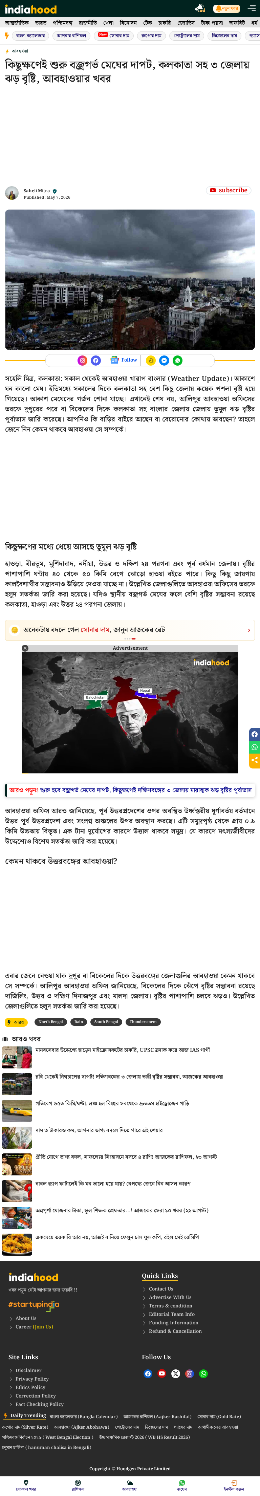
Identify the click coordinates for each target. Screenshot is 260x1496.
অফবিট (237, 23)
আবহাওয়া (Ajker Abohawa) (81, 1427)
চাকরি (164, 23)
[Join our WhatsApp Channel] (178, 360)
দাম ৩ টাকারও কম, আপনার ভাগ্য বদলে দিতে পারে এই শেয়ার (99, 1130)
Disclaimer (29, 1370)
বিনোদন (128, 23)
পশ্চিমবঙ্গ (62, 23)
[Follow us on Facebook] (83, 360)
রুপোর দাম (151, 36)
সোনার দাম (114, 36)
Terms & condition (170, 1306)
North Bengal (51, 1022)
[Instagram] (189, 1373)
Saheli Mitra (37, 191)
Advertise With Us (170, 1297)
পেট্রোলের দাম (187, 36)
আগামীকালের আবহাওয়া (218, 1427)
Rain (78, 1022)
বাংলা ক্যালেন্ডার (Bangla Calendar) (84, 1417)
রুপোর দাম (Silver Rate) (25, 1427)
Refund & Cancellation (175, 1331)
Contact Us (161, 1289)
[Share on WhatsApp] (254, 747)
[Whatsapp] (203, 1373)
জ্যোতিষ (186, 23)
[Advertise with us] (200, 9)
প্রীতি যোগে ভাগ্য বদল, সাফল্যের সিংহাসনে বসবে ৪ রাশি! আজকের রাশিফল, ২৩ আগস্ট (126, 1157)
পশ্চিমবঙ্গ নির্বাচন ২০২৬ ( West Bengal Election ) (47, 1437)
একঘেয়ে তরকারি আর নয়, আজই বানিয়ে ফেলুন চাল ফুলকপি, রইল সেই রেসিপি (117, 1237)
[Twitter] (175, 1373)
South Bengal (106, 1022)
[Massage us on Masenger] (164, 360)
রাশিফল (78, 1489)
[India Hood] (30, 8)
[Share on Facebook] (254, 734)
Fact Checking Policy (40, 1404)
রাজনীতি (88, 23)
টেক (147, 23)
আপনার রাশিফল (71, 36)
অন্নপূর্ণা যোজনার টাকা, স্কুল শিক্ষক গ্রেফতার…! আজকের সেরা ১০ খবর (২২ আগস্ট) (122, 1211)
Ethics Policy (30, 1387)
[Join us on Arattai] (151, 360)
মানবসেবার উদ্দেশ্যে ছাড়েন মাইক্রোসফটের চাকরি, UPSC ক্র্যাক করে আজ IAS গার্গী (123, 1050)
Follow (129, 360)
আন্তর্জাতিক (17, 23)
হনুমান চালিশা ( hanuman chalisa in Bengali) (46, 1448)
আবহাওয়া (20, 51)
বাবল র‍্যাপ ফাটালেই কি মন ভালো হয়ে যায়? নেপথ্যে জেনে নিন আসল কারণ (113, 1184)
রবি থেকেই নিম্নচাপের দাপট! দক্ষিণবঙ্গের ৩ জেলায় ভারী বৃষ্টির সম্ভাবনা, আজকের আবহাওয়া (129, 1077)
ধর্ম (254, 23)
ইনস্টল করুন (234, 1489)
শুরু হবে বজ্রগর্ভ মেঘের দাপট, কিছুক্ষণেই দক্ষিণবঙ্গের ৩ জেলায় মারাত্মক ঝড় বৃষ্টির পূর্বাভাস (146, 790)
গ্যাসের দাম (183, 1427)
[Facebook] (148, 1373)
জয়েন (182, 1489)
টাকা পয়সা (212, 23)
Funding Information (173, 1323)
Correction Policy (36, 1396)
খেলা (108, 23)
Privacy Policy (32, 1379)
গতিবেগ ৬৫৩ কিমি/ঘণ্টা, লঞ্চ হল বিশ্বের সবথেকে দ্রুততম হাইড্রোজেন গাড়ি (112, 1104)
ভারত (40, 23)
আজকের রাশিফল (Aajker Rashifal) (158, 1417)
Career (34, 1327)
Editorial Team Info (172, 1314)
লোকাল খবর (26, 1489)
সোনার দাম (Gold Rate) (219, 1417)
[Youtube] (161, 1373)
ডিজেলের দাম (224, 36)
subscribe (233, 190)
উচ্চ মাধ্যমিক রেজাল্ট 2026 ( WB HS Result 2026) (144, 1437)
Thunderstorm (143, 1022)
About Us (26, 1318)
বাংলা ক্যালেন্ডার (30, 36)
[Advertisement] (130, 138)
